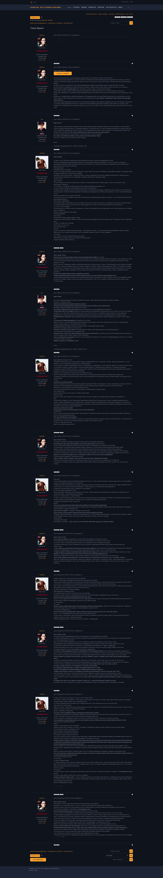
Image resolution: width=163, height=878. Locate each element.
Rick (42, 119)
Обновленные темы (92, 14)
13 (82, 694)
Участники (111, 14)
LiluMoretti (49, 20)
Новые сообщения (103, 14)
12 (82, 630)
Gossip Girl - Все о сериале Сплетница (45, 7)
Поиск (127, 14)
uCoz (36, 870)
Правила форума (120, 14)
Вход (131, 1)
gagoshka (44, 20)
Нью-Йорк (59, 23)
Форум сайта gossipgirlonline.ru (38, 23)
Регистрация (125, 1)
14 (82, 798)
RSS (131, 14)
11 (81, 574)
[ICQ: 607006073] (61, 247)
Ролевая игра (51, 23)
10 (82, 533)
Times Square (66, 23)
